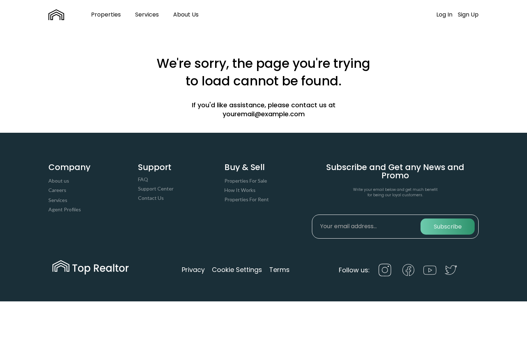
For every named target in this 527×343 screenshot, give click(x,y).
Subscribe (448, 226)
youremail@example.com (264, 113)
